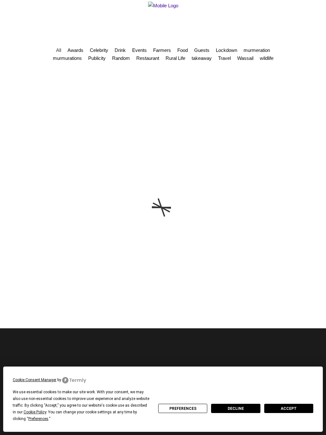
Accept (289, 408)
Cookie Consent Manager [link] (34, 380)
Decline (236, 408)
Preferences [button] (38, 419)
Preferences (182, 408)
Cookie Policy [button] (35, 412)
